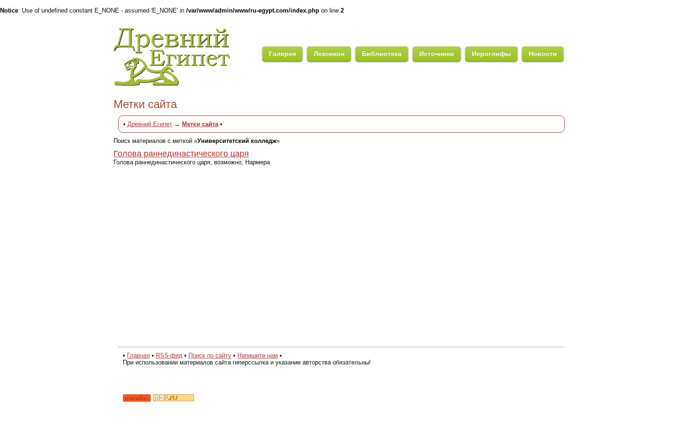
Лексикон (329, 53)
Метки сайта (200, 124)
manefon (136, 398)
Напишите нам (257, 355)
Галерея (282, 53)
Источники (436, 53)
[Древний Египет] (188, 84)
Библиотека (382, 53)
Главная (138, 355)
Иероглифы (491, 53)
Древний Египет (149, 124)
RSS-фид (169, 355)
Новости (543, 53)
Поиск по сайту (209, 355)
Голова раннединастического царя (181, 153)
